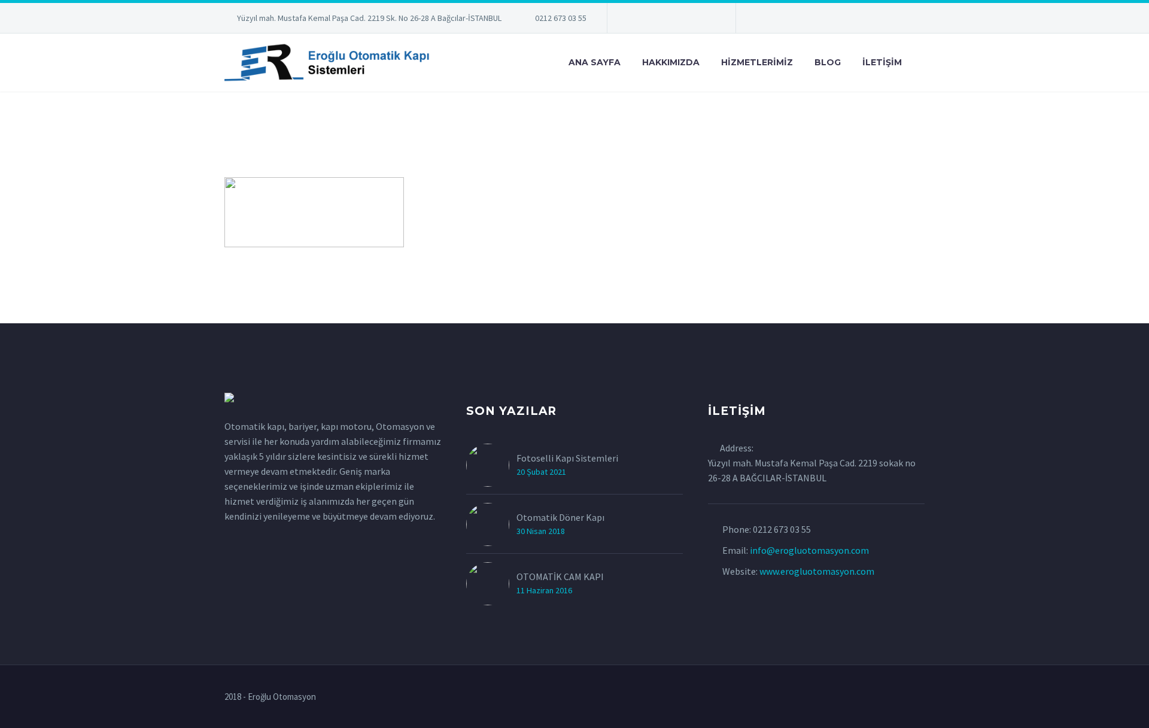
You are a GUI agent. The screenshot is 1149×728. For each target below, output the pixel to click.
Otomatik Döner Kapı (560, 517)
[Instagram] (670, 20)
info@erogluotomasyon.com (809, 550)
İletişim (882, 62)
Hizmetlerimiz (757, 62)
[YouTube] (706, 20)
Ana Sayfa (595, 62)
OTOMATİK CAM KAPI (560, 577)
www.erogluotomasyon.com (816, 571)
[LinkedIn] (634, 20)
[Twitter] (652, 20)
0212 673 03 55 (560, 18)
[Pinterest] (688, 20)
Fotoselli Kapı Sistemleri (567, 458)
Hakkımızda (671, 62)
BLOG (827, 62)
